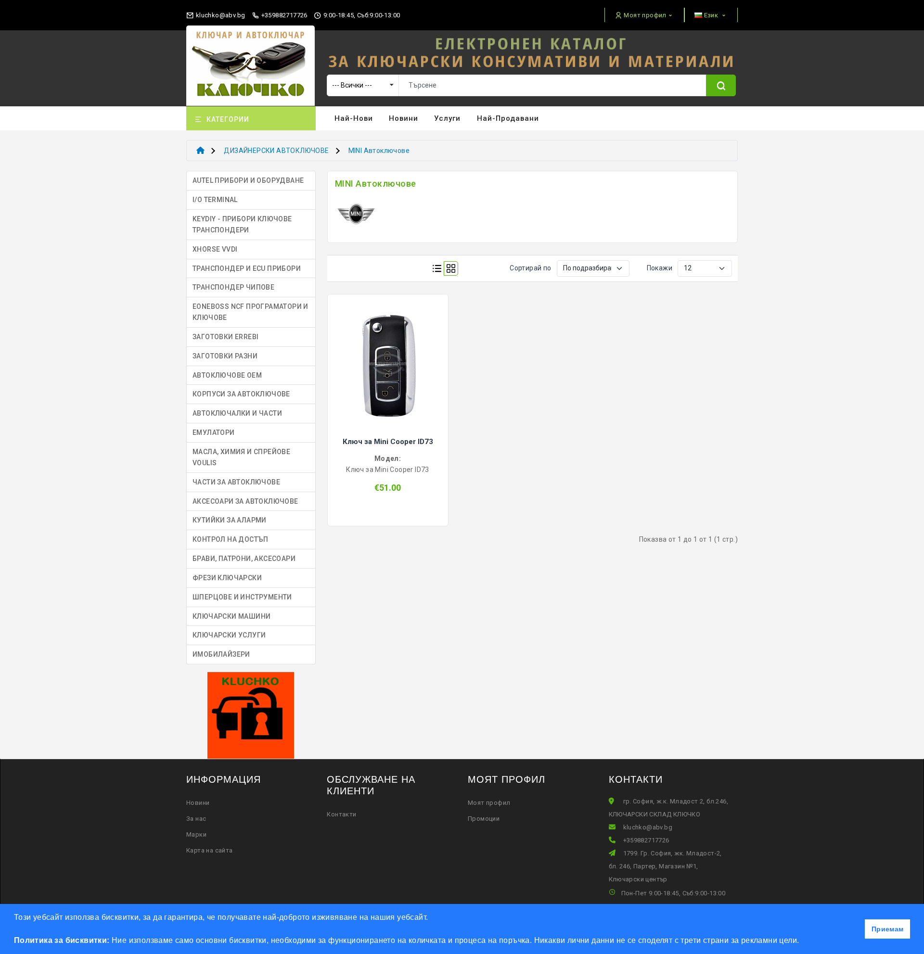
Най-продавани (508, 118)
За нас (196, 818)
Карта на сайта (209, 850)
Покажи (659, 268)
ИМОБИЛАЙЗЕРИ (221, 654)
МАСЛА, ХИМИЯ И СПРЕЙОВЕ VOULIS (241, 457)
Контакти (341, 814)
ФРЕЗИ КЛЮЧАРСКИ (227, 578)
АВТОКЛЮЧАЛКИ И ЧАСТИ (237, 413)
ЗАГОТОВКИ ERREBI (225, 337)
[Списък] (437, 268)
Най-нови (353, 118)
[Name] (721, 85)
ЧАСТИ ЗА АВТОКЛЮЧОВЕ (236, 482)
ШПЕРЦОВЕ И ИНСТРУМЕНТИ (242, 597)
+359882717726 (283, 15)
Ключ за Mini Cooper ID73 (388, 441)
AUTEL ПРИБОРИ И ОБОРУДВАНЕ (248, 180)
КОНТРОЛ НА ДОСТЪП (230, 539)
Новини (403, 118)
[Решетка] (451, 268)
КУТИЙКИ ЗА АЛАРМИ (229, 520)
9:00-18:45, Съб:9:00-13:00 (361, 15)
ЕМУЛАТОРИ (213, 432)
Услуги (447, 118)
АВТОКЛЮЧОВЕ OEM (227, 375)
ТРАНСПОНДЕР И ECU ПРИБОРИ (246, 268)
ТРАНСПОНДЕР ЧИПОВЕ (233, 287)
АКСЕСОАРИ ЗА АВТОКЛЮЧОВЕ (245, 501)
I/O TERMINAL (215, 200)
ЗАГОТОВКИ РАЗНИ (224, 356)
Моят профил (489, 802)
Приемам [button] (888, 929)
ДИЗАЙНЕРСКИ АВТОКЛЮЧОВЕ (276, 150)
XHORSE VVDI (214, 249)
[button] (802, 941)
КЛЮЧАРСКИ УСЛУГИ (229, 635)
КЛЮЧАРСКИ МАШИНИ (231, 616)
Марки (196, 834)
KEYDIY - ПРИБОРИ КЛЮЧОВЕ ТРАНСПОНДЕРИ (242, 224)
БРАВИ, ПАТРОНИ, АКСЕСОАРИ (243, 558)
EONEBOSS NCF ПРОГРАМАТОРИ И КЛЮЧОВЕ (250, 312)
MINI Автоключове (379, 150)
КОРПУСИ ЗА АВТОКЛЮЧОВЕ (241, 394)
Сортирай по (530, 268)
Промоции (484, 818)
